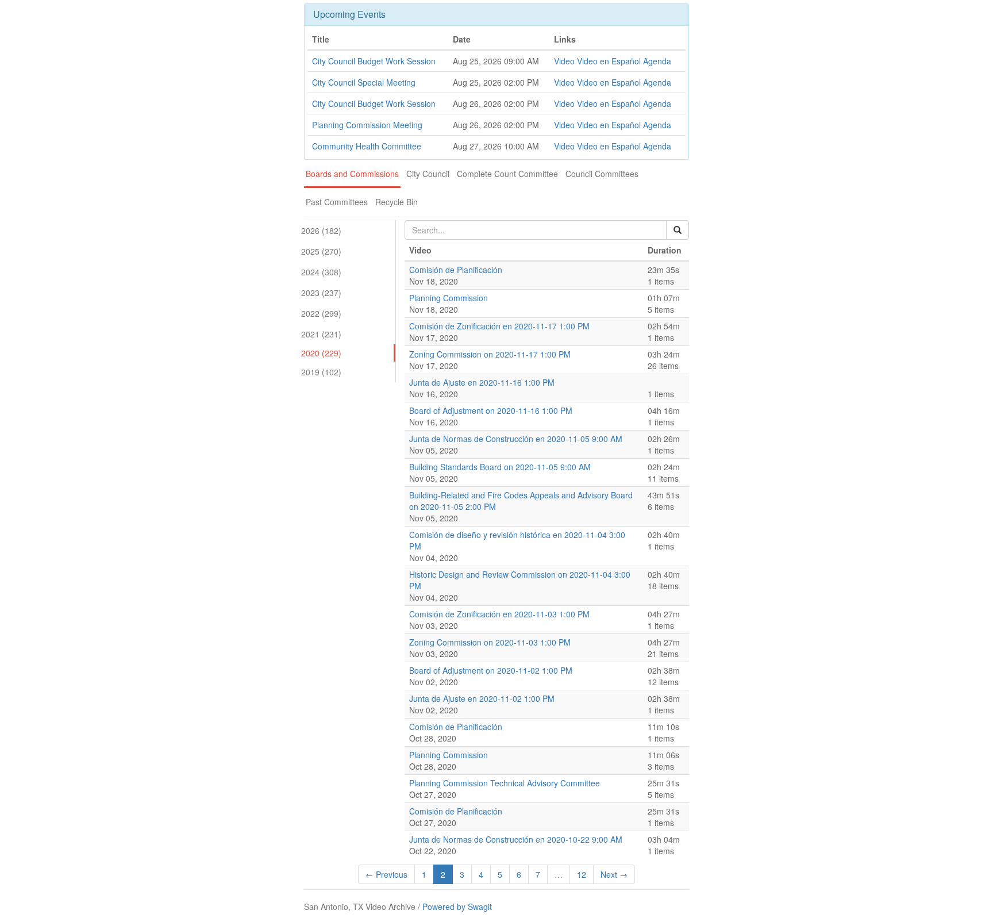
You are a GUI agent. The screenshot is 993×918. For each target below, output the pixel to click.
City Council (427, 173)
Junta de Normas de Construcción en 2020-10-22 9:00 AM (515, 839)
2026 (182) (321, 230)
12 (581, 874)
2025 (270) (321, 251)
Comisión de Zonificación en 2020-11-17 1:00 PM (499, 326)
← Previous (386, 874)
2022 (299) (321, 313)
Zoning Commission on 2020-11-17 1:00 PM (490, 354)
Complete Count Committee (507, 173)
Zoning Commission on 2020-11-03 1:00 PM (490, 642)
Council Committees (601, 173)
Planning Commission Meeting (367, 124)
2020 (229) (321, 353)
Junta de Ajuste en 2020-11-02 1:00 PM (482, 698)
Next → (614, 874)
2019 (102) (321, 372)
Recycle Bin (396, 202)
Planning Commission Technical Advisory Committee (504, 783)
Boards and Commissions (352, 173)
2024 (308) (321, 272)
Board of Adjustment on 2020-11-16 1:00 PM (490, 410)
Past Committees (337, 202)
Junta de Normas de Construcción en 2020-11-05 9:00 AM (515, 438)
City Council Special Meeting (363, 82)
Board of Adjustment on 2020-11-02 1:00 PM (490, 670)
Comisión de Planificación (455, 269)
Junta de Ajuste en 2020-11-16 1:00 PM (482, 382)
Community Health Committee (366, 146)
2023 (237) (321, 292)
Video (564, 61)
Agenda (657, 61)
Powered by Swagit (457, 906)
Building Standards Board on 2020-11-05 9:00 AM (500, 467)
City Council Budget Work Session (374, 61)
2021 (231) (321, 334)
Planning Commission (448, 298)
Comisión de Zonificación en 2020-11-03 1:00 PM (499, 614)
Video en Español (609, 61)
